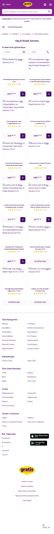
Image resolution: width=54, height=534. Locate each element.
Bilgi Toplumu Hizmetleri (27, 491)
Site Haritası (27, 500)
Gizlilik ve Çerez (27, 481)
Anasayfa (5, 34)
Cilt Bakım (15, 34)
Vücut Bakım (26, 34)
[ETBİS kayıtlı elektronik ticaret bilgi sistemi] (27, 515)
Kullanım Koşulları (27, 486)
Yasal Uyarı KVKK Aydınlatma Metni (27, 496)
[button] (22, 94)
